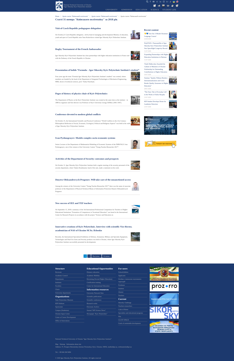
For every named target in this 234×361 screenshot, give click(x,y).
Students (121, 288)
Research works (92, 303)
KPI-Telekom (59, 303)
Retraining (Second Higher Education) (99, 279)
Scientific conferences (94, 300)
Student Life (169, 10)
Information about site (73, 344)
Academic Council (61, 275)
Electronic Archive (93, 307)
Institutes (58, 282)
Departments (59, 279)
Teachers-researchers (125, 306)
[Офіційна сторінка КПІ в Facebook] (150, 1)
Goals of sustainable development (129, 323)
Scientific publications (94, 296)
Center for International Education (98, 286)
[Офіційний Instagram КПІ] (163, 1)
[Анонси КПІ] (158, 5)
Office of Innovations (62, 321)
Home (57, 16)
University (112, 10)
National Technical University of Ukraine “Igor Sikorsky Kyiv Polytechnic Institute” (78, 6)
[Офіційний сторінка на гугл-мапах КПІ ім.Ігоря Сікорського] (167, 1)
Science (155, 10)
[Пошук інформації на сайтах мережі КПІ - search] (146, 1)
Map (56, 344)
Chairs (57, 289)
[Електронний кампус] (167, 5)
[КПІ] (173, 1)
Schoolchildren (123, 272)
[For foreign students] (176, 5)
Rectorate (58, 272)
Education (141, 10)
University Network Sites (95, 293)
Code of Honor (123, 309)
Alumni (120, 292)
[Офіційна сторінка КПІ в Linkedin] (160, 1)
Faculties (58, 286)
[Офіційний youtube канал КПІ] (153, 1)
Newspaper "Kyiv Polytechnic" (97, 314)
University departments (63, 293)
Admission (126, 10)
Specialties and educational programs (130, 313)
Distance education (93, 272)
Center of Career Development (65, 317)
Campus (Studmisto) (62, 310)
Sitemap (62, 344)
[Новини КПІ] (154, 5)
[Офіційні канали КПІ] (156, 1)
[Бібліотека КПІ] (172, 5)
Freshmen (121, 285)
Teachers (121, 295)
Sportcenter (59, 307)
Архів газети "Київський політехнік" (75, 16)
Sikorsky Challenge (124, 303)
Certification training (94, 282)
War (119, 316)
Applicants (121, 275)
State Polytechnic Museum (64, 300)
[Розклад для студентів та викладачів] (163, 5)
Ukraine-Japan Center (62, 314)
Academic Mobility (93, 275)
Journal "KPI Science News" (96, 310)
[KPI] (177, 1)
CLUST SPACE (123, 320)
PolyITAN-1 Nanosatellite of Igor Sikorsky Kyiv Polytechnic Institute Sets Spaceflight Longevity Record (156, 45)
